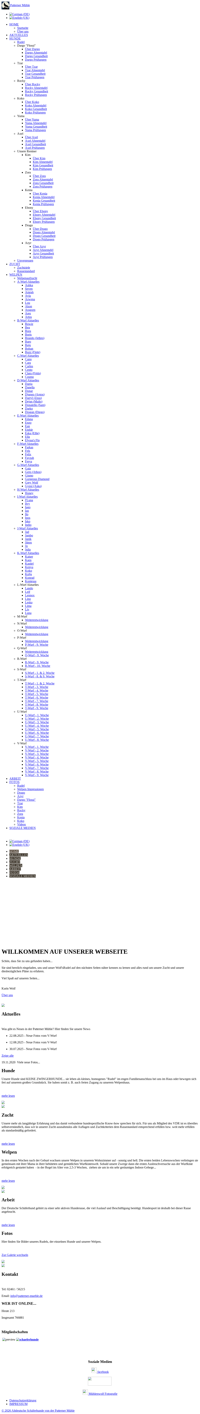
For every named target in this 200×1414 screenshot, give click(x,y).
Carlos (29, 366)
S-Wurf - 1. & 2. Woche (39, 672)
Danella (30, 387)
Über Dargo (32, 49)
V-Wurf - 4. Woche (37, 757)
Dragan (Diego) (35, 412)
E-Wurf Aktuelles (28, 415)
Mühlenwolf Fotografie (102, 1393)
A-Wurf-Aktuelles (28, 281)
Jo (26, 546)
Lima (28, 606)
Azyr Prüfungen (43, 257)
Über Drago (40, 228)
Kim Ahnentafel (43, 161)
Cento (28, 369)
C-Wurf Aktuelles (28, 355)
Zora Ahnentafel (43, 179)
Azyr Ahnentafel (43, 250)
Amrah (29, 292)
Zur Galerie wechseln (15, 1255)
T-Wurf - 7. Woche (36, 701)
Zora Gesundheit (43, 183)
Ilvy (27, 503)
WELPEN (15, 274)
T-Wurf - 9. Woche (36, 708)
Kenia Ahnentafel (43, 197)
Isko (27, 521)
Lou (27, 302)
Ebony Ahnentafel (44, 214)
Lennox (30, 595)
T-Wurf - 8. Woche (36, 704)
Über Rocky (32, 84)
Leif (27, 591)
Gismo (29, 475)
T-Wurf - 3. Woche (36, 687)
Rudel (21, 42)
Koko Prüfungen (35, 112)
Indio (28, 524)
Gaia (28, 468)
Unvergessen (25, 260)
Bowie (29, 324)
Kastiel (29, 563)
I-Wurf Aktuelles (27, 496)
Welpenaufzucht (27, 278)
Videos (21, 824)
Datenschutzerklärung (22, 1400)
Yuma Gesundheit (36, 126)
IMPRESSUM (18, 1404)
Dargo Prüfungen (35, 59)
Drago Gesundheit (44, 235)
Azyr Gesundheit (43, 253)
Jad (27, 532)
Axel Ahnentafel (35, 140)
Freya (28, 461)
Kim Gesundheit (43, 165)
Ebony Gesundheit (44, 218)
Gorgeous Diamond (37, 479)
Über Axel (31, 137)
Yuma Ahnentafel (35, 123)
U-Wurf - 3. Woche (37, 722)
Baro (28, 341)
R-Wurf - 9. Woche (37, 662)
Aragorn (30, 310)
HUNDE (15, 38)
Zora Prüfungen (42, 186)
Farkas (29, 447)
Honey (29, 493)
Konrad (29, 577)
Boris (28, 334)
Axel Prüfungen (35, 147)
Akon (28, 306)
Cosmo (29, 376)
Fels (27, 450)
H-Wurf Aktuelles (28, 489)
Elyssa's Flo (32, 440)
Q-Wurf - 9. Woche (37, 655)
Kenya (29, 567)
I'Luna (29, 500)
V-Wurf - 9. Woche (37, 775)
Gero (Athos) (33, 472)
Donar (29, 391)
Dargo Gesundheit (36, 56)
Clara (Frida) (33, 373)
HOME (14, 24)
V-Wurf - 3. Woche (37, 754)
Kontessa (30, 581)
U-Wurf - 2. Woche (37, 718)
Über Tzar (31, 66)
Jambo (29, 535)
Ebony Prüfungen (44, 221)
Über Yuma (32, 119)
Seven (29, 288)
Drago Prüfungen (43, 239)
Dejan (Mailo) (33, 401)
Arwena (30, 299)
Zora (20, 813)
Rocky (21, 810)
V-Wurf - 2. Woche (37, 750)
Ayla (28, 295)
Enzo (28, 422)
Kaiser (29, 556)
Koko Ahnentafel (35, 105)
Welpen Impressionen (30, 789)
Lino (28, 598)
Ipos (27, 517)
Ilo (26, 514)
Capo (28, 359)
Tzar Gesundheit (35, 73)
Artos (28, 317)
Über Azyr (39, 246)
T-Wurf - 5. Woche (36, 694)
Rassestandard (26, 271)
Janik (28, 539)
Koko (28, 570)
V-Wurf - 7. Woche (37, 768)
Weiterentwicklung (36, 620)
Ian (27, 510)
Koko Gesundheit (36, 109)
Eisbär (29, 429)
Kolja (28, 574)
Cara (28, 362)
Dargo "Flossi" (26, 799)
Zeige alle (8, 1055)
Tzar (20, 803)
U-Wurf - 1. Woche (37, 715)
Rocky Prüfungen (36, 95)
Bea (27, 327)
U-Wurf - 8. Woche (37, 739)
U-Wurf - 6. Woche (37, 732)
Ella (27, 436)
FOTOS (14, 782)
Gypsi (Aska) (33, 486)
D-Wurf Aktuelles (28, 380)
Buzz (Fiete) (32, 352)
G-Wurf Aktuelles (28, 465)
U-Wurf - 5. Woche (37, 729)
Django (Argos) (35, 394)
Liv (27, 609)
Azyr (20, 796)
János (28, 542)
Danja (28, 384)
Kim (20, 806)
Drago (21, 792)
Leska (28, 602)
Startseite (22, 28)
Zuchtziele (23, 267)
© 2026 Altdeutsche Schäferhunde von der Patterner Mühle (38, 1410)
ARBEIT (15, 778)
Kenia (21, 817)
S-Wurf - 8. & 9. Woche (39, 676)
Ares (28, 313)
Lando (29, 588)
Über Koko (32, 102)
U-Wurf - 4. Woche (37, 725)
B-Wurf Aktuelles (28, 320)
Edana (29, 419)
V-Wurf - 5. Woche (37, 761)
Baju (28, 345)
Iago (27, 507)
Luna (28, 613)
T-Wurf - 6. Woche (36, 697)
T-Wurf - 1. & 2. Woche (39, 683)
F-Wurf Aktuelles (27, 443)
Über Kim (39, 158)
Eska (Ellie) (32, 433)
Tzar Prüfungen (34, 77)
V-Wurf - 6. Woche (37, 764)
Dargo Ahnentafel (36, 52)
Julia (28, 549)
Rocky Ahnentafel (36, 87)
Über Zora (39, 176)
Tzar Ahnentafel (35, 70)
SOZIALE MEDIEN (22, 828)
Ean (27, 426)
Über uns (23, 31)
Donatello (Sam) (35, 405)
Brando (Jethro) (34, 338)
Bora (28, 331)
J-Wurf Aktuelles (27, 528)
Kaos (28, 560)
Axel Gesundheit (35, 144)
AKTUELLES (18, 35)
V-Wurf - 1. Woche (37, 747)
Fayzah (29, 458)
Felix (28, 454)
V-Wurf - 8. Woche (37, 771)
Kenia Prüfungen (43, 204)
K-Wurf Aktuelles (28, 553)
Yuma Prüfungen (35, 130)
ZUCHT (14, 264)
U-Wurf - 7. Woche (37, 736)
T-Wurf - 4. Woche (36, 690)
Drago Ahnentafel (44, 232)
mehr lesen (8, 1095)
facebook (103, 1371)
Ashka (29, 285)
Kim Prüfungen (42, 169)
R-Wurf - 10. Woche (37, 665)
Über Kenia (40, 193)
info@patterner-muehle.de (26, 1296)
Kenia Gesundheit (44, 200)
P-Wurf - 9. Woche (36, 644)
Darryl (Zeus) (33, 398)
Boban (29, 348)
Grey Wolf (31, 482)
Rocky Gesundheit (36, 91)
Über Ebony (40, 211)
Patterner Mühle (19, 5)
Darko (29, 408)
